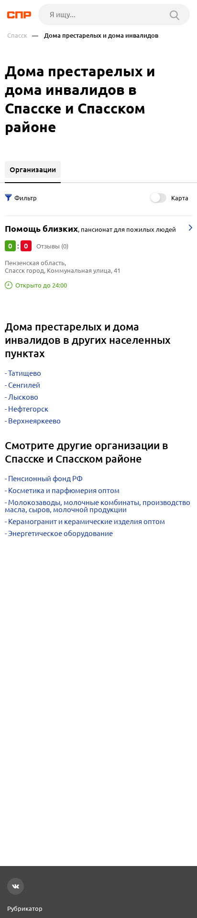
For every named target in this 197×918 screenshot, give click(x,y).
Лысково (23, 397)
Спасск (17, 35)
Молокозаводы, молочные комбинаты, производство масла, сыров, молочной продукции (97, 506)
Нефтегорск (28, 409)
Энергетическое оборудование (60, 533)
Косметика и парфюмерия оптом (64, 490)
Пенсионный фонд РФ (45, 478)
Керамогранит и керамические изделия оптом (86, 521)
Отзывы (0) (52, 246)
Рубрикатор (25, 908)
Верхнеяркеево (34, 420)
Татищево (24, 373)
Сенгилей (24, 385)
